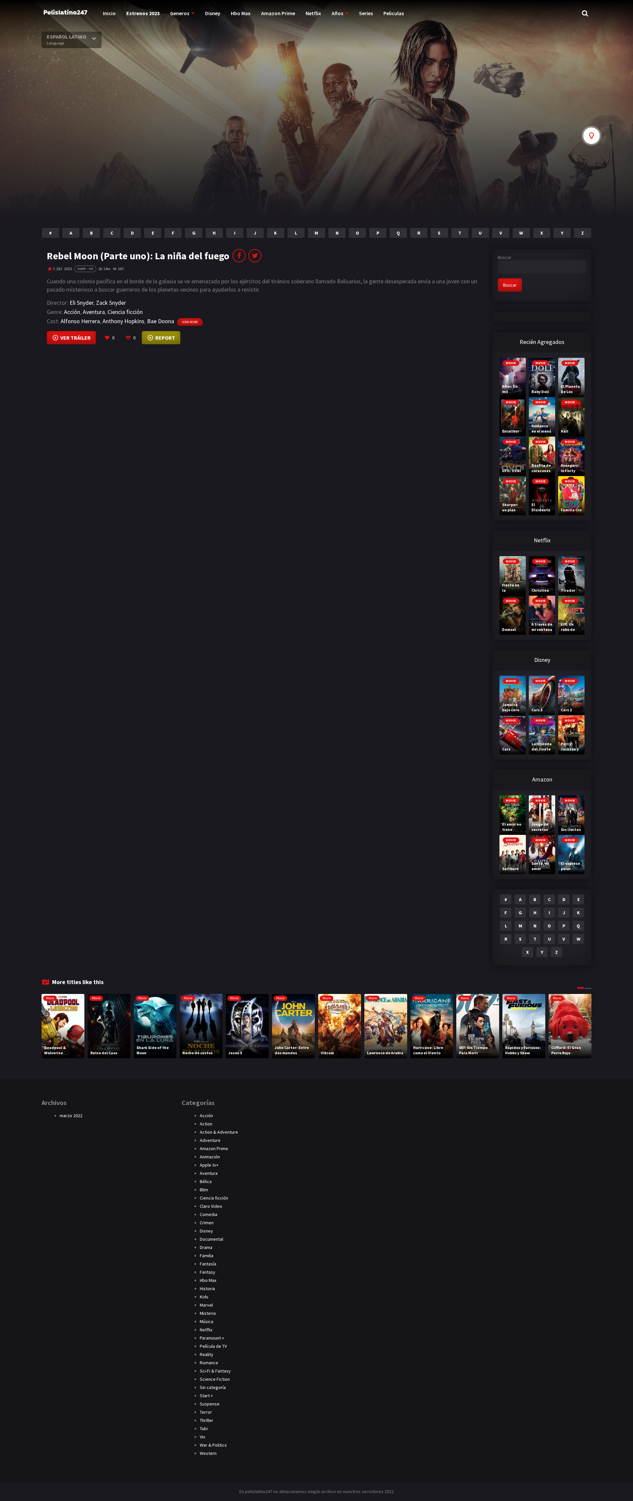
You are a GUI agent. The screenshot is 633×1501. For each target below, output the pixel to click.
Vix (202, 1437)
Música (206, 1321)
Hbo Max (241, 13)
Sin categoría (213, 1387)
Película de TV (213, 1346)
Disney (212, 13)
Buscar (504, 257)
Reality (206, 1354)
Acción (72, 312)
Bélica (206, 1181)
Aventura (94, 312)
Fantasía (208, 1264)
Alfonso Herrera (80, 321)
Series (366, 13)
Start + (206, 1396)
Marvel (206, 1305)
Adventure (210, 1140)
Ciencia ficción (125, 312)
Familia (206, 1256)
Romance (209, 1363)
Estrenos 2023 (143, 13)
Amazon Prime (278, 13)
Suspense (210, 1404)
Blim (204, 1190)
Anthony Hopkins (123, 321)
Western (208, 1453)
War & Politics (213, 1445)
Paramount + (212, 1338)
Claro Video (211, 1206)
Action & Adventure (219, 1132)
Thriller (206, 1420)
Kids (204, 1297)
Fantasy (207, 1272)
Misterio (208, 1313)
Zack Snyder (111, 302)
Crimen (207, 1223)
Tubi (204, 1428)
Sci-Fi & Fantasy (215, 1371)
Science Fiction (215, 1379)
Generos (179, 13)
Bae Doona (160, 321)
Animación (210, 1157)
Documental (211, 1239)
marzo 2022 (71, 1116)
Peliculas (393, 13)
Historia (207, 1288)
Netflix (313, 13)
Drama (206, 1247)
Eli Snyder (81, 302)
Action (206, 1124)
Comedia (208, 1214)
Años (337, 13)
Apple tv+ (209, 1165)
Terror (206, 1412)
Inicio (109, 13)
